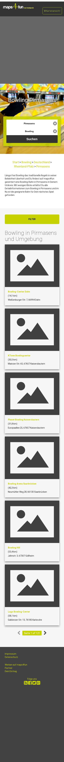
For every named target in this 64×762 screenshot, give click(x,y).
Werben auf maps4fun (16, 664)
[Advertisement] (32, 50)
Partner (8, 668)
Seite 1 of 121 (32, 633)
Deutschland (41, 162)
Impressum (10, 654)
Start (15, 162)
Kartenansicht (53, 11)
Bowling (26, 162)
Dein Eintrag (11, 671)
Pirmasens (43, 166)
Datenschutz (11, 657)
